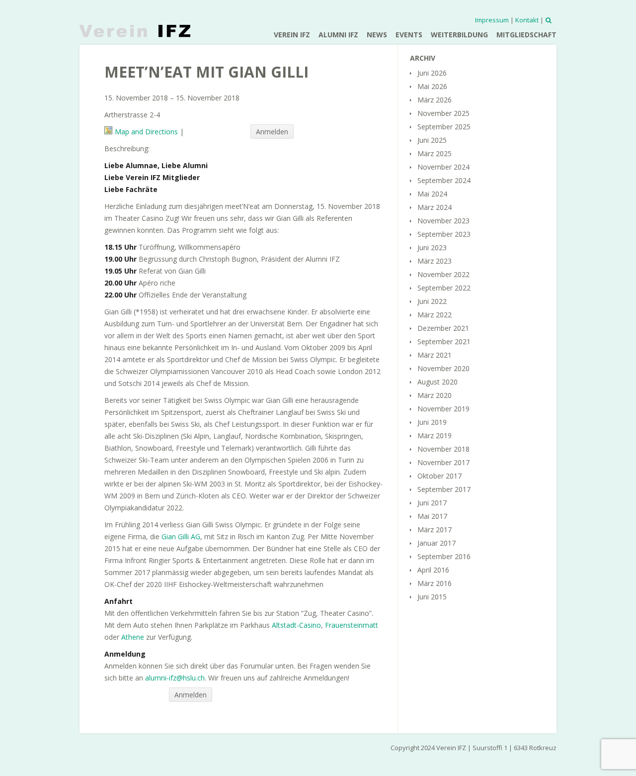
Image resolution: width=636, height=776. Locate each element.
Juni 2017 (432, 502)
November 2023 (443, 220)
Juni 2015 (432, 596)
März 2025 (434, 153)
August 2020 (437, 382)
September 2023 (444, 234)
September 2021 (444, 341)
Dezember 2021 (443, 328)
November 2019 (443, 408)
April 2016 (433, 570)
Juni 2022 (432, 301)
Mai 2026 (432, 86)
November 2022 (443, 274)
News (377, 34)
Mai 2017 (432, 516)
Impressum (492, 19)
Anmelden (272, 131)
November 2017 (443, 462)
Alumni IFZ (338, 34)
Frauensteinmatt (351, 625)
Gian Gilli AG (180, 536)
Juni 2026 (432, 73)
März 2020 (434, 395)
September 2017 (444, 489)
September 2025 (444, 126)
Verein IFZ (292, 34)
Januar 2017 (436, 543)
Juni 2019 (432, 422)
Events (409, 34)
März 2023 (434, 261)
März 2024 (434, 207)
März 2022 (434, 314)
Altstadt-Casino (296, 625)
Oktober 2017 (439, 476)
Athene (132, 637)
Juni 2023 (432, 247)
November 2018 (443, 449)
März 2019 (434, 435)
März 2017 (434, 529)
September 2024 (444, 180)
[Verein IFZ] (135, 30)
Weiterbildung (459, 34)
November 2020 (443, 368)
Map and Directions (146, 131)
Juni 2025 (432, 140)
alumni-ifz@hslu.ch (175, 677)
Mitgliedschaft (526, 34)
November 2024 (443, 167)
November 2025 (443, 113)
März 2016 (434, 583)
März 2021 (434, 355)
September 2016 (444, 556)
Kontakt (527, 19)
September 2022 (444, 287)
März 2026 (434, 99)
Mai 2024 (432, 193)
